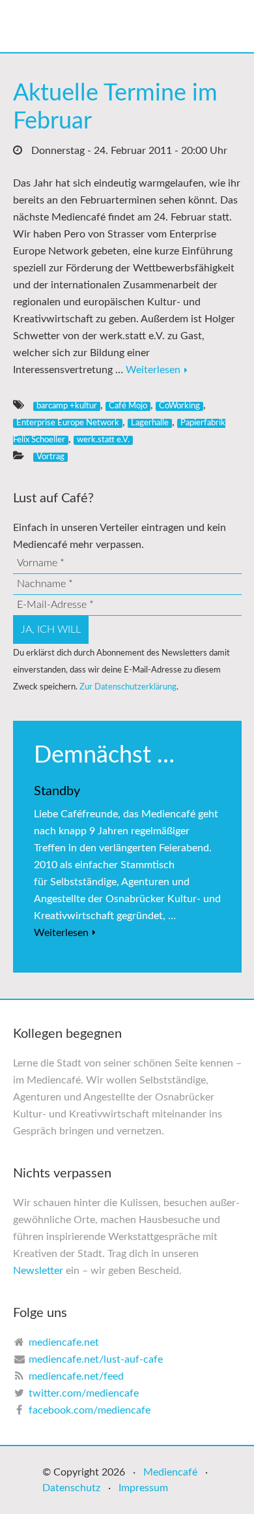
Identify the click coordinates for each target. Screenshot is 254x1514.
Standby (57, 791)
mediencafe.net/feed (76, 1376)
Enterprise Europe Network (67, 423)
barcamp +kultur (66, 406)
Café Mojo (128, 406)
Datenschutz (71, 1488)
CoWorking (179, 406)
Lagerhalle (150, 423)
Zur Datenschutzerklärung (127, 687)
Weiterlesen (153, 370)
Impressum (143, 1488)
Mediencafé (170, 1472)
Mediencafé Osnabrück (140, 26)
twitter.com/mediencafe (84, 1393)
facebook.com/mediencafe (89, 1410)
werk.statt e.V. (103, 440)
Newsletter (38, 1270)
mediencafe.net (64, 1342)
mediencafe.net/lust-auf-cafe (96, 1359)
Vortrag (50, 457)
